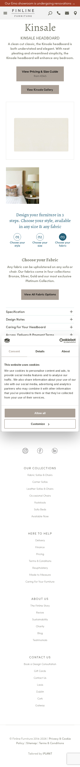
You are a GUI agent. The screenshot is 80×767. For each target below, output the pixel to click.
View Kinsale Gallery (40, 89)
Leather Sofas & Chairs (40, 488)
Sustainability (40, 619)
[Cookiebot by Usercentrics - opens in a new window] (59, 340)
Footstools (40, 502)
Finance (40, 547)
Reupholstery (40, 568)
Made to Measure (40, 574)
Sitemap (31, 743)
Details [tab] (40, 351)
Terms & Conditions (40, 561)
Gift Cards (40, 671)
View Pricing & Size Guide (40, 71)
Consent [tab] (14, 351)
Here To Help (40, 533)
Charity (40, 626)
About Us (40, 599)
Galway (40, 705)
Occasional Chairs (40, 495)
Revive (40, 612)
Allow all (40, 412)
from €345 (40, 76)
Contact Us (40, 657)
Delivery (40, 540)
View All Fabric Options (40, 294)
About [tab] (66, 351)
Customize (38, 423)
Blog (40, 633)
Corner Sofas (40, 482)
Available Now (40, 516)
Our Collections (40, 468)
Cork (40, 698)
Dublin (40, 691)
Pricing (40, 554)
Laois (40, 684)
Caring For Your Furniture (40, 581)
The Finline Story (40, 605)
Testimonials (40, 640)
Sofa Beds (40, 509)
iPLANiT (47, 753)
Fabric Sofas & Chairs (40, 475)
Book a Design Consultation (40, 664)
